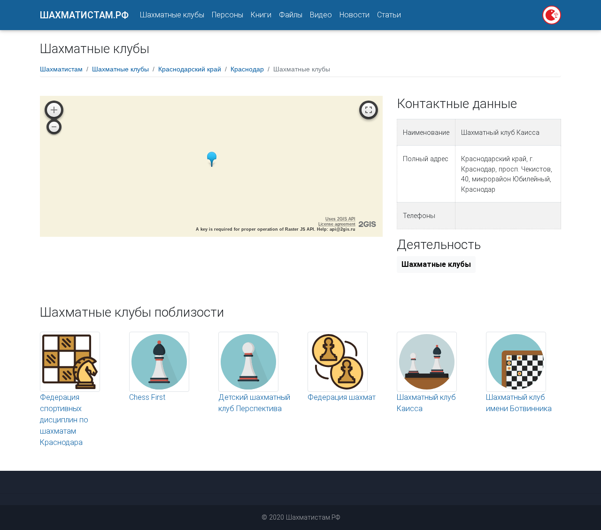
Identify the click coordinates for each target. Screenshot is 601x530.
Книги (261, 14)
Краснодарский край (189, 69)
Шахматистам (61, 69)
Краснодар (247, 69)
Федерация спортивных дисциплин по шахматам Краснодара (64, 420)
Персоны (227, 14)
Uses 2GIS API (340, 219)
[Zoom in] (54, 110)
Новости (354, 14)
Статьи (389, 14)
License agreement (336, 224)
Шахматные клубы (172, 14)
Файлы (290, 14)
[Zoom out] (54, 126)
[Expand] (369, 110)
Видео (321, 14)
